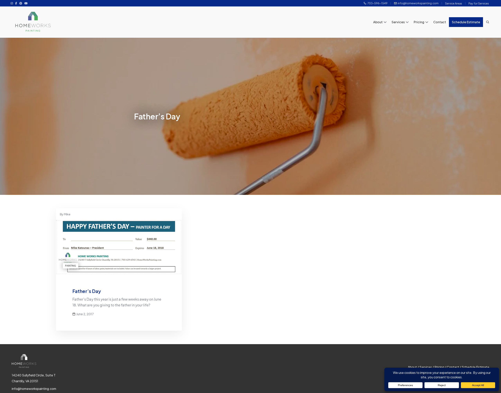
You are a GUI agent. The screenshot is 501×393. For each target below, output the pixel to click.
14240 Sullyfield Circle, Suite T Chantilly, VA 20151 (34, 378)
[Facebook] (16, 3)
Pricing (419, 22)
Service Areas (453, 3)
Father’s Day (86, 291)
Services (398, 22)
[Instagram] (12, 3)
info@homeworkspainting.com (418, 3)
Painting (70, 265)
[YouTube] (26, 3)
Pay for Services (479, 3)
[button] (385, 22)
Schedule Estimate (466, 22)
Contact (439, 22)
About (378, 22)
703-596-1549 (377, 3)
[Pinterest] (20, 3)
